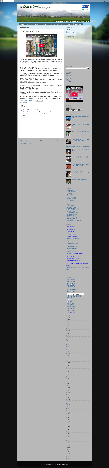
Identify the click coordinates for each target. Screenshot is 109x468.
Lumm (24, 109)
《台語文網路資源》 (71, 308)
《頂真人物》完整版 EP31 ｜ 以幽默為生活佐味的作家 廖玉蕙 (80, 140)
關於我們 (22, 24)
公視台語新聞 (68, 29)
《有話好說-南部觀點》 (71, 198)
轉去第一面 (30, 24)
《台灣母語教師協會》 (72, 218)
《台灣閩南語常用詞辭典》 (72, 243)
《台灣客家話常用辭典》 (71, 248)
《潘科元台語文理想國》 (71, 289)
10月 (67, 321)
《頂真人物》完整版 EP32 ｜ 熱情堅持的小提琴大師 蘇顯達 (80, 165)
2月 (67, 335)
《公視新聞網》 (69, 190)
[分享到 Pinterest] (42, 101)
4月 (67, 332)
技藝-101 (44, 24)
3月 (67, 333)
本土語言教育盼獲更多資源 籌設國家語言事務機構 (77, 146)
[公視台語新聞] (66, 31)
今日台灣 (68, 73)
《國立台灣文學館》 (70, 211)
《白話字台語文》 (70, 241)
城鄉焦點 (25, 102)
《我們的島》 (69, 193)
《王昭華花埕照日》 (70, 291)
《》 (69, 299)
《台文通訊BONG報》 (71, 207)
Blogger (66, 464)
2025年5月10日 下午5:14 (33, 109)
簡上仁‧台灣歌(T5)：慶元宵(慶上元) (80, 131)
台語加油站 (68, 80)
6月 (67, 328)
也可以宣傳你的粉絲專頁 (70, 32)
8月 (67, 324)
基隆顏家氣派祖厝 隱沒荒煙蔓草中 (80, 179)
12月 (67, 317)
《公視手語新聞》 (70, 200)
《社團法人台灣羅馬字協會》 (72, 210)
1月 (67, 337)
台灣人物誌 (68, 77)
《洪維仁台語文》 (70, 279)
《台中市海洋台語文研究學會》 (73, 217)
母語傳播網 (68, 81)
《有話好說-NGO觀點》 (71, 197)
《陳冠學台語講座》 (71, 281)
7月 (67, 326)
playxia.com (47, 113)
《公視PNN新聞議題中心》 (72, 191)
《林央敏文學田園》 (71, 283)
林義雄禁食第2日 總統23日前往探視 (80, 172)
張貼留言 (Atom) (27, 143)
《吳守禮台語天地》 (71, 287)
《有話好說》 (69, 196)
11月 (67, 319)
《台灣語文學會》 (70, 307)
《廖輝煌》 (70, 285)
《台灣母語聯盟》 (70, 205)
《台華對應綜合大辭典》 (71, 246)
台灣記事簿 (52, 24)
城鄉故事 (37, 24)
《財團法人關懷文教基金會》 (73, 220)
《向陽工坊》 (69, 298)
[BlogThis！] (38, 101)
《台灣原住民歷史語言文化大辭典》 (74, 251)
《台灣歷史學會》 (70, 215)
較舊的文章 (59, 141)
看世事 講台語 (68, 24)
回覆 (24, 115)
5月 (67, 330)
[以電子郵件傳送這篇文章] (37, 101)
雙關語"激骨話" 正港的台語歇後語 (80, 157)
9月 (67, 323)
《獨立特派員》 (69, 194)
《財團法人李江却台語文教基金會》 (74, 208)
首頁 (41, 141)
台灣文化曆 (68, 75)
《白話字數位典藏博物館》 (72, 238)
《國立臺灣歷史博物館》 (71, 214)
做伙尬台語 (60, 24)
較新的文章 (23, 141)
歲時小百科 (68, 78)
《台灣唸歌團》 (70, 305)
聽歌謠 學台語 (78, 24)
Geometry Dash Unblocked (38, 113)
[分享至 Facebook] (41, 101)
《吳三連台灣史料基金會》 (72, 212)
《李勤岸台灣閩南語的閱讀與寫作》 (76, 296)
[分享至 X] (40, 101)
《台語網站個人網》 (71, 310)
